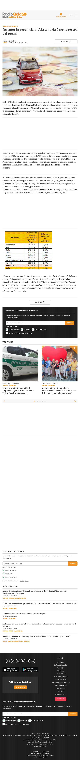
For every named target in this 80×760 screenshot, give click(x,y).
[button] (75, 401)
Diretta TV (60, 691)
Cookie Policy (45, 733)
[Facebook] (8, 661)
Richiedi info (20, 687)
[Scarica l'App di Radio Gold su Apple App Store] (10, 669)
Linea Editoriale (48, 736)
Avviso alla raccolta (40, 746)
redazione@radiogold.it (47, 755)
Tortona (12, 618)
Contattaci (60, 699)
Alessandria (13, 26)
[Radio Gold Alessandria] (14, 15)
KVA (45, 757)
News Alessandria (14, 330)
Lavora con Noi (60, 694)
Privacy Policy (27, 333)
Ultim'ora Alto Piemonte (61, 682)
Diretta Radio (60, 688)
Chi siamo (60, 662)
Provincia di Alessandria (17, 598)
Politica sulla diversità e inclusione (14, 736)
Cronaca (5, 26)
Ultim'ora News (60, 674)
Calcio (4, 641)
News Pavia (27, 330)
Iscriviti (70, 323)
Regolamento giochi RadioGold (63, 736)
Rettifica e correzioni (42, 738)
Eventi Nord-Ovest (40, 330)
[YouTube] (18, 661)
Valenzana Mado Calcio (15, 641)
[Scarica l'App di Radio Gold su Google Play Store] (30, 669)
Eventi (11, 631)
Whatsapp (60, 671)
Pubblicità (60, 668)
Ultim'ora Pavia (60, 680)
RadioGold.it (45, 752)
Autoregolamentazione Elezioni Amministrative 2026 (40, 740)
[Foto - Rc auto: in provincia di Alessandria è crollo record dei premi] (40, 71)
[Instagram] (23, 661)
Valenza (26, 641)
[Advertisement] (40, 133)
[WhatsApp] (33, 661)
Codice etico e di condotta (34, 736)
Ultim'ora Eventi (61, 685)
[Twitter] (13, 661)
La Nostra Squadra (60, 665)
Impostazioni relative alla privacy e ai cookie (40, 744)
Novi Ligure (13, 608)
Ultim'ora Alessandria (60, 677)
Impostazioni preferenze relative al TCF (40, 742)
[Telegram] (28, 661)
